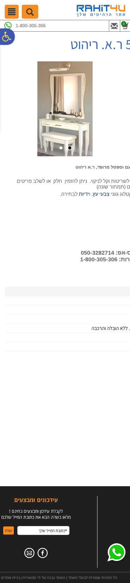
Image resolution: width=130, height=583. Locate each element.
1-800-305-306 (31, 25)
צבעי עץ (101, 194)
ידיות (84, 194)
